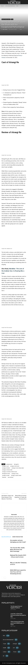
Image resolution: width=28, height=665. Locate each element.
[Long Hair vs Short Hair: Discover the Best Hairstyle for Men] (5, 615)
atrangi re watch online (16, 475)
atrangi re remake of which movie (9, 471)
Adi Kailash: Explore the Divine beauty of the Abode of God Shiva (7, 497)
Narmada (5, 29)
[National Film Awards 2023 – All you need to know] (5, 557)
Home (2, 5)
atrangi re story (15, 473)
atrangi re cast (5, 466)
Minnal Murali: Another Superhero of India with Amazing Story (20, 497)
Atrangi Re (16, 464)
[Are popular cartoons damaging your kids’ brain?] (5, 542)
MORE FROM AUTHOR (17, 537)
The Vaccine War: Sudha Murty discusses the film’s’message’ (17, 549)
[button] (26, 2)
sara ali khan (10, 477)
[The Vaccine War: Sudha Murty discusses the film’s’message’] (5, 549)
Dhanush (4, 477)
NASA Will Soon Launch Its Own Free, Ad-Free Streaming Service (18, 571)
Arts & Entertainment (10, 5)
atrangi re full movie (14, 466)
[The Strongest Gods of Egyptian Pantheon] (5, 608)
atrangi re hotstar (6, 468)
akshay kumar (9, 464)
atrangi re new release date (18, 468)
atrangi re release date (7, 469)
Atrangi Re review (6, 473)
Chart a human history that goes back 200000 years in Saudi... (17, 623)
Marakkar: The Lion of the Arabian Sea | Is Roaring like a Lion (13, 271)
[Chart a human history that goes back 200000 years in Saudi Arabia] (5, 623)
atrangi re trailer (5, 475)
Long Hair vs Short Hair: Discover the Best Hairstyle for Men (18, 615)
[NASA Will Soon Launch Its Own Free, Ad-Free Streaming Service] (5, 572)
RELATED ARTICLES (6, 537)
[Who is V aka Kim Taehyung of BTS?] (5, 564)
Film (17, 5)
